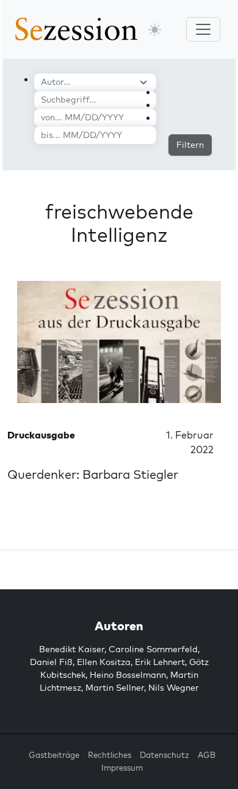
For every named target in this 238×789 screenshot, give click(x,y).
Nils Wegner (173, 687)
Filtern (190, 144)
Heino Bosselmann (128, 674)
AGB (206, 755)
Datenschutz (164, 755)
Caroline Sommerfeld (153, 649)
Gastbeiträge (54, 755)
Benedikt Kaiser (71, 649)
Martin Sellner (114, 687)
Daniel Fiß (51, 661)
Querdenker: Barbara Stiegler (92, 474)
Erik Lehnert (160, 661)
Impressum (122, 768)
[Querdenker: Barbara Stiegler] (119, 342)
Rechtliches (109, 755)
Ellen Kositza (104, 661)
